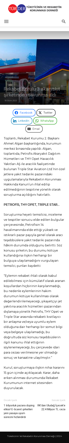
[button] (6, 22)
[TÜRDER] (34, 8)
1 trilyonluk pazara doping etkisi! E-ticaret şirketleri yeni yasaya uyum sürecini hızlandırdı (19, 411)
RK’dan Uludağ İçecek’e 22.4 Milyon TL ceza (51, 407)
